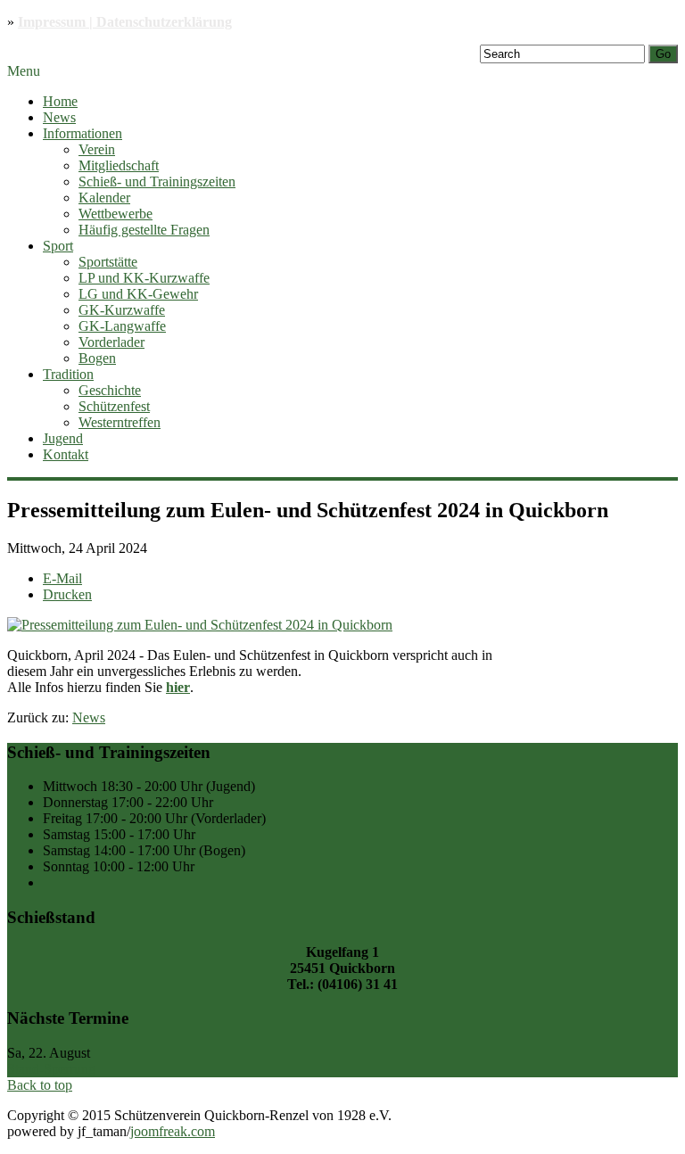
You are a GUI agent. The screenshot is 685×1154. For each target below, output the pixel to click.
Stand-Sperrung (51, 1068)
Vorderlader (111, 342)
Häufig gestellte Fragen (144, 229)
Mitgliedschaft (118, 165)
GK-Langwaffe (122, 326)
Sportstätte (107, 261)
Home (60, 101)
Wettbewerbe (115, 213)
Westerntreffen (119, 422)
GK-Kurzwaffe (121, 309)
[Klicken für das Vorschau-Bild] (199, 624)
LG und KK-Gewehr (138, 293)
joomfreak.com (172, 1131)
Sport (58, 245)
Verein (96, 149)
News (59, 117)
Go (663, 54)
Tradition (68, 374)
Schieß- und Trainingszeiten (156, 181)
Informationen (82, 133)
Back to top (39, 1084)
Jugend (63, 438)
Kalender (104, 197)
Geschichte (109, 390)
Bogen (97, 358)
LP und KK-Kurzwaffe (144, 277)
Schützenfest (114, 406)
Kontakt (65, 454)
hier (178, 687)
